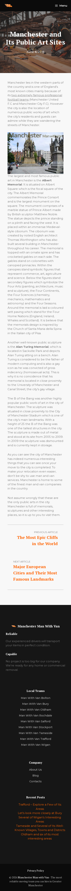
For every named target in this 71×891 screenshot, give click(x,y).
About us (35, 769)
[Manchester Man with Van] (8, 5)
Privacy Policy (35, 870)
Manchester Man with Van (33, 877)
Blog (35, 775)
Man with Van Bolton (35, 698)
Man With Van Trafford (35, 739)
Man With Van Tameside (35, 733)
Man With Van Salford (35, 721)
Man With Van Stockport (35, 727)
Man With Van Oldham (35, 709)
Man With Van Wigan (35, 744)
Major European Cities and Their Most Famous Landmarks (35, 573)
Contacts (35, 781)
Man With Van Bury (35, 704)
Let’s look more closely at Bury (40, 813)
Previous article (46, 532)
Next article (21, 561)
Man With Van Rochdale (35, 715)
